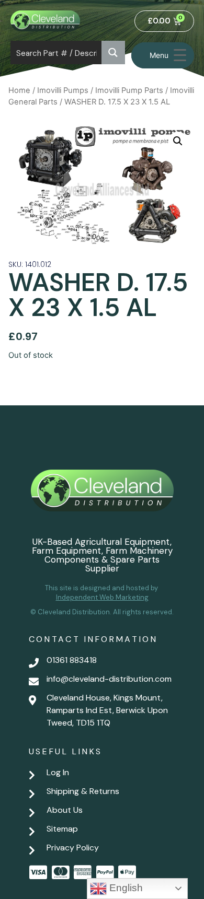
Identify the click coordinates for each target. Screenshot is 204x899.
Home (19, 90)
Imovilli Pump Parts (129, 90)
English (125, 887)
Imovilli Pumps (62, 90)
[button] (177, 141)
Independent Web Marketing (102, 597)
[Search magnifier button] (113, 52)
